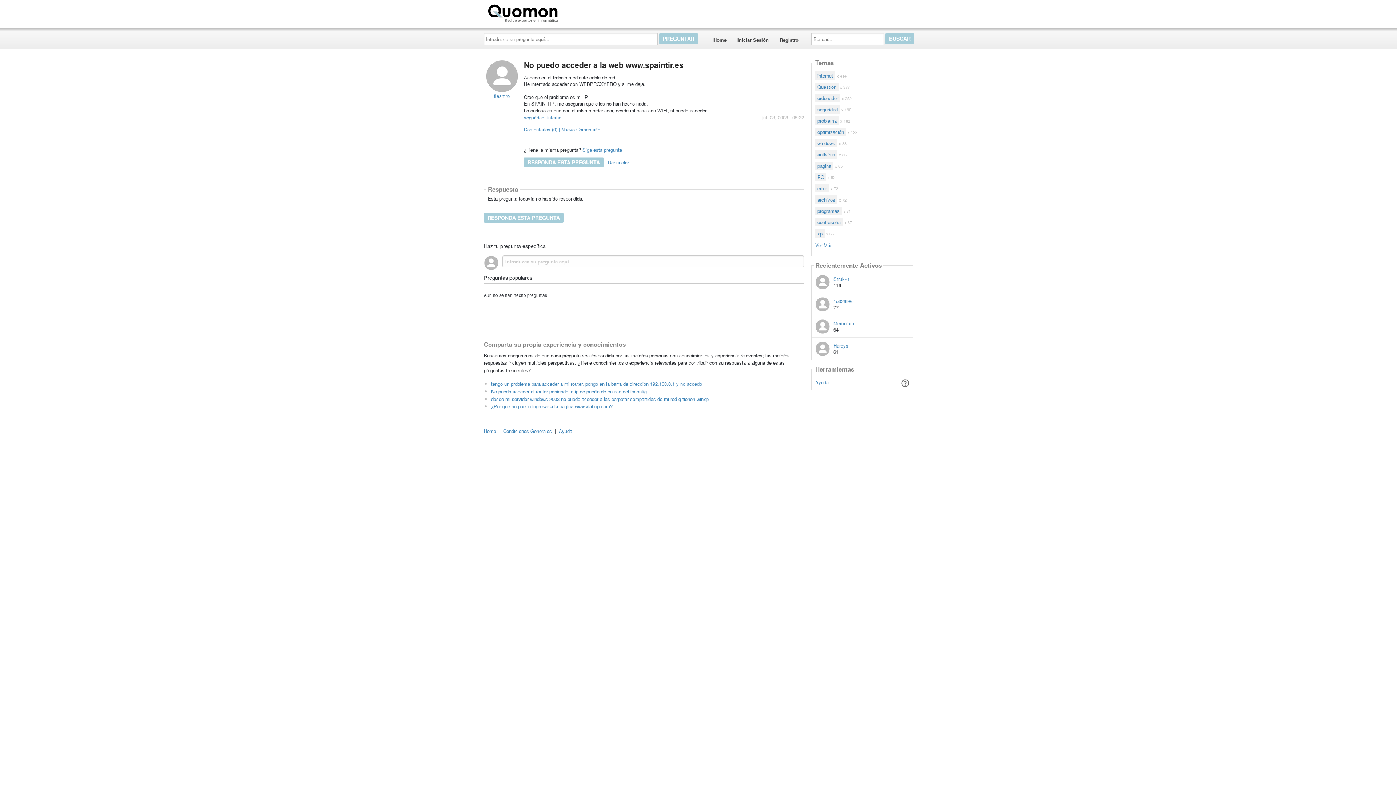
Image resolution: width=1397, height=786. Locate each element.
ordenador (827, 98)
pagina (824, 165)
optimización (830, 131)
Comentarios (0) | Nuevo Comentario (562, 129)
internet (555, 117)
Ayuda (822, 382)
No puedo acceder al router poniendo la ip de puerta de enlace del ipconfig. (569, 391)
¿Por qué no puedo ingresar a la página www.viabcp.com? (552, 406)
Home (720, 39)
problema (827, 120)
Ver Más (824, 245)
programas (828, 210)
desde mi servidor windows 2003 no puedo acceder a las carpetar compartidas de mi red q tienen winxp (600, 399)
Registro (789, 39)
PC (820, 177)
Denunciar (618, 162)
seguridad (534, 117)
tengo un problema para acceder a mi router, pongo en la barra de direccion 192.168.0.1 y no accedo (596, 383)
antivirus (826, 154)
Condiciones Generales (527, 431)
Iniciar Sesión (753, 39)
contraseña (829, 222)
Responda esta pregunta (564, 162)
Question (826, 86)
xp (820, 233)
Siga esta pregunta (602, 149)
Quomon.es (583, 12)
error (822, 188)
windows (826, 143)
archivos (826, 199)
